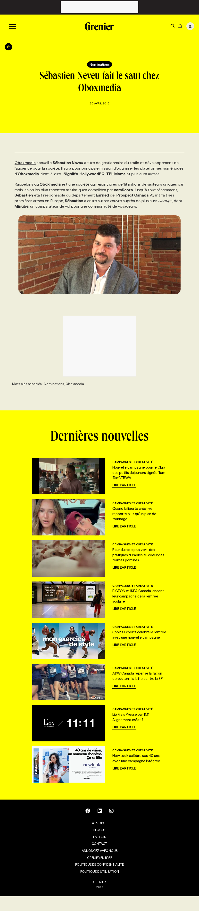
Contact (99, 843)
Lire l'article (124, 485)
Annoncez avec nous (99, 850)
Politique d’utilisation (99, 871)
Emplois (99, 837)
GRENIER (99, 882)
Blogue (99, 830)
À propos (99, 823)
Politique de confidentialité (99, 864)
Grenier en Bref (99, 857)
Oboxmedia (25, 163)
